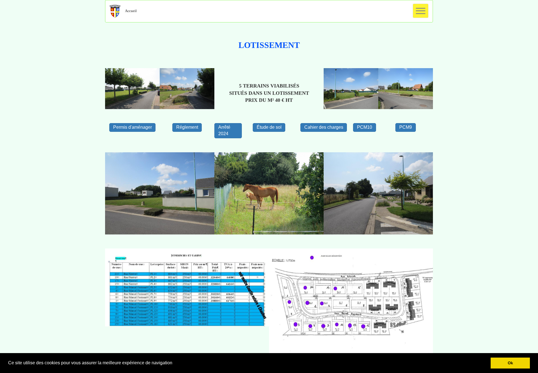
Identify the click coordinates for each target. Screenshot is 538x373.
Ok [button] (510, 363)
